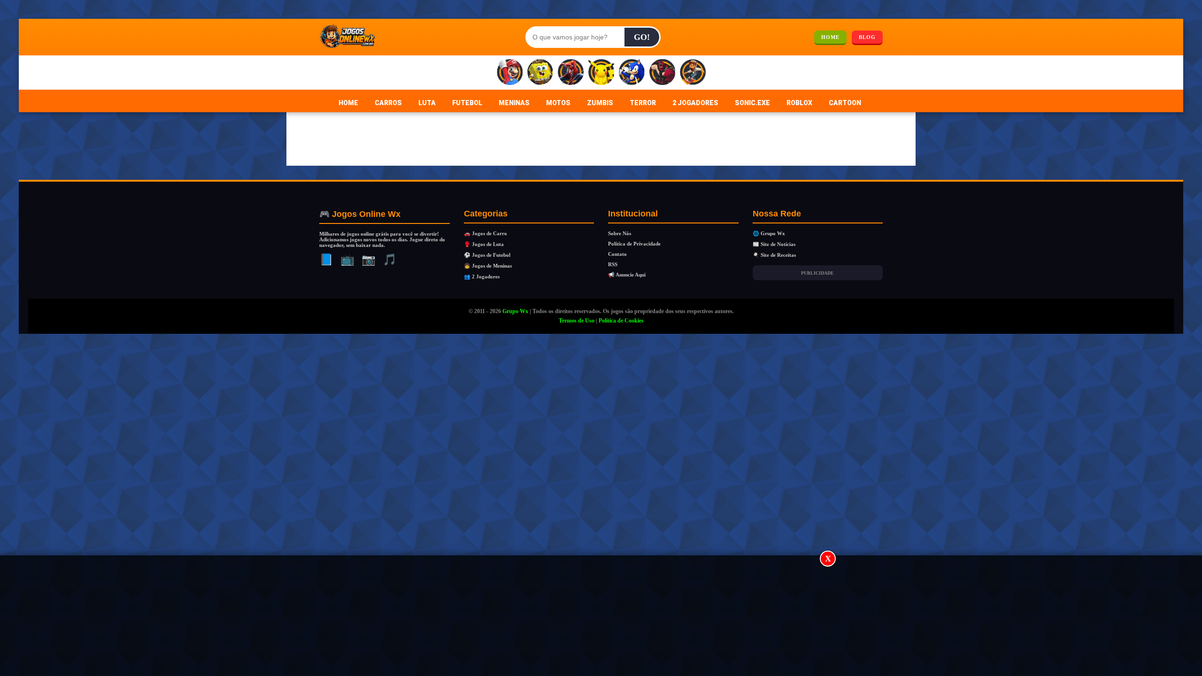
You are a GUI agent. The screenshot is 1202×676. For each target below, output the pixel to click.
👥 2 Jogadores (482, 276)
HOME (830, 37)
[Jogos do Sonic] (632, 72)
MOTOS (558, 103)
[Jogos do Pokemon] (601, 72)
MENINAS (514, 103)
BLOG (867, 37)
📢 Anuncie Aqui (627, 274)
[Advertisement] (601, 616)
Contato (617, 254)
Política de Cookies (621, 320)
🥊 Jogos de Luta (484, 244)
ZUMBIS (600, 103)
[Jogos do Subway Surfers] (693, 72)
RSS (612, 264)
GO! (642, 37)
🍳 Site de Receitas (774, 255)
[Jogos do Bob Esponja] (540, 72)
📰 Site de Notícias (774, 244)
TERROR (643, 103)
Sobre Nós (619, 233)
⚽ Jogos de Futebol (487, 255)
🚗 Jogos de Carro (485, 233)
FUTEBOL (467, 103)
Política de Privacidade (634, 243)
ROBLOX (799, 103)
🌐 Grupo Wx (769, 233)
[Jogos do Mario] (510, 72)
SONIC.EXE (752, 103)
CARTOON (845, 103)
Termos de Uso (576, 320)
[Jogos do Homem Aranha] (571, 72)
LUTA (427, 103)
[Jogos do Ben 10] (662, 72)
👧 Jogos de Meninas (488, 266)
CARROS (388, 103)
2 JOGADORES (695, 103)
